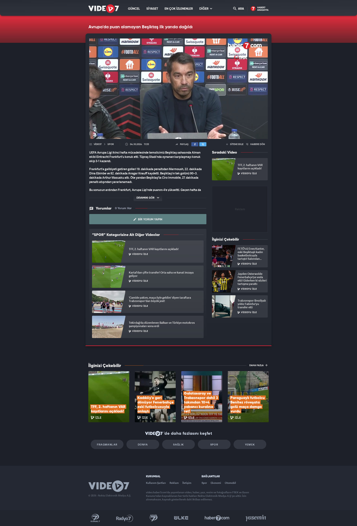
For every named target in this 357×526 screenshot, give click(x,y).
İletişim (186, 483)
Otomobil (230, 483)
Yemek (250, 444)
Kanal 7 (95, 518)
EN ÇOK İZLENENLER (179, 8)
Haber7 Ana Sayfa (260, 9)
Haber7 (217, 518)
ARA (240, 8)
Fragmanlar (107, 444)
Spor (214, 444)
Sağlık (178, 444)
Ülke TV (181, 518)
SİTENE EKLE (236, 144)
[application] (178, 88)
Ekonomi (216, 483)
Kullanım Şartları (156, 483)
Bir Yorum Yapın (149, 219)
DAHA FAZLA (256, 365)
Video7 (98, 144)
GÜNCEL (134, 8)
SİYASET (152, 8)
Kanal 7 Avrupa (153, 518)
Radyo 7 (124, 518)
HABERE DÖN (257, 144)
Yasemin (256, 518)
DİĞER (204, 8)
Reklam (174, 483)
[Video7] (103, 8)
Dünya (143, 444)
